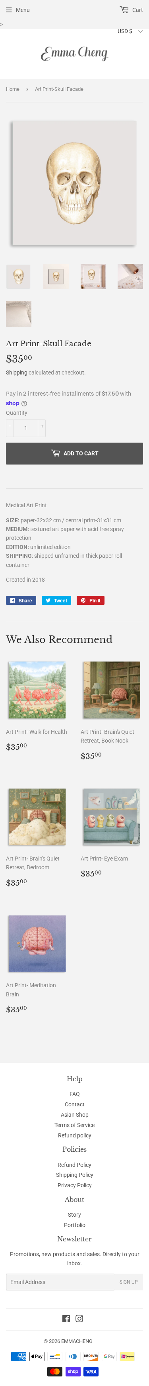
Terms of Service (74, 1125)
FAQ (75, 1094)
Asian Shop (75, 1115)
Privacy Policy (75, 1185)
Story (74, 1215)
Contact (75, 1104)
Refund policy (74, 1135)
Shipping (16, 372)
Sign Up (129, 1282)
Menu (23, 10)
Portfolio (74, 1225)
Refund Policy (74, 1165)
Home (12, 89)
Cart (137, 10)
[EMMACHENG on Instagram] (79, 1320)
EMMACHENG (77, 1341)
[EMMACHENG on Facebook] (66, 1320)
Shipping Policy (74, 1175)
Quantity (16, 413)
